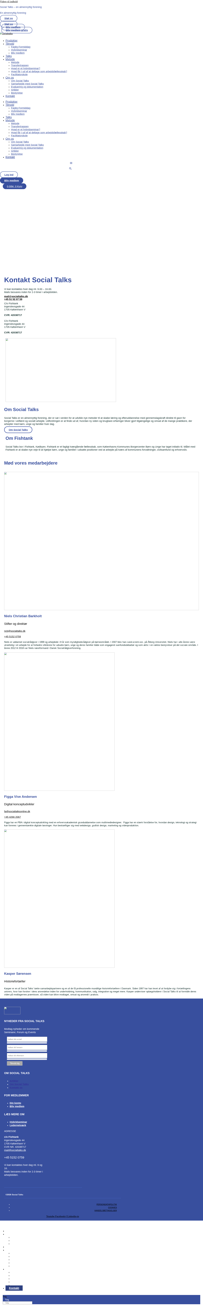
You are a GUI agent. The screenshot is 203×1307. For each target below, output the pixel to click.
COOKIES (112, 1207)
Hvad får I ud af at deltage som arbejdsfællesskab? (39, 71)
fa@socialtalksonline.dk (17, 811)
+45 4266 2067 (12, 817)
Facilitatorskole (19, 74)
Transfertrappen (20, 65)
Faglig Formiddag (20, 46)
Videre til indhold (9, 1)
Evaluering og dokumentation (27, 86)
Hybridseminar (19, 50)
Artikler (15, 89)
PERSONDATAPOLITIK (107, 1204)
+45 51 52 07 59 (13, 299)
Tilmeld (10, 43)
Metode (10, 59)
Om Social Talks (20, 80)
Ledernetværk (18, 1125)
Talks (9, 56)
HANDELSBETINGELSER (105, 1210)
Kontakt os (16, 1087)
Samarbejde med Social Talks (27, 83)
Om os (10, 77)
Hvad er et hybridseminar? (25, 68)
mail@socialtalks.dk (16, 296)
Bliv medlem (18, 53)
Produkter (12, 40)
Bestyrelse (17, 93)
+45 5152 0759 (14, 251)
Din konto (15, 1103)
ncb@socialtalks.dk (14, 631)
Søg (5, 1296)
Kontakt (10, 95)
